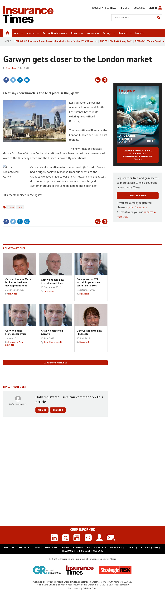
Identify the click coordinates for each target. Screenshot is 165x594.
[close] (107, 73)
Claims (11, 207)
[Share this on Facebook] (6, 80)
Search (158, 17)
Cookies (130, 547)
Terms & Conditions (45, 547)
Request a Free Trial (104, 8)
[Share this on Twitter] (13, 80)
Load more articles (55, 362)
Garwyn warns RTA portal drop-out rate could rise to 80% (88, 282)
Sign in (66, 73)
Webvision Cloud (90, 588)
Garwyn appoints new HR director (89, 332)
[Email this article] (27, 80)
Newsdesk (11, 68)
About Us (9, 547)
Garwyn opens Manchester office (15, 332)
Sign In (153, 8)
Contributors (81, 547)
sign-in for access (136, 207)
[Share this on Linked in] (20, 80)
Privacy (65, 547)
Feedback (67, 550)
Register (125, 8)
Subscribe (139, 8)
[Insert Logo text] (28, 22)
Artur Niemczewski (53, 342)
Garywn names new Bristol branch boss (52, 281)
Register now (138, 195)
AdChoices (116, 547)
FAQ (155, 547)
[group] (138, 33)
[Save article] (105, 80)
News (20, 207)
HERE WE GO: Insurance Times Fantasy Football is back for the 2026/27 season (55, 41)
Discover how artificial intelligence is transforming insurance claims (138, 155)
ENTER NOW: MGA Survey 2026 (116, 41)
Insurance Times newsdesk (14, 343)
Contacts (23, 547)
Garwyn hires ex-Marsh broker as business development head (18, 282)
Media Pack (100, 547)
